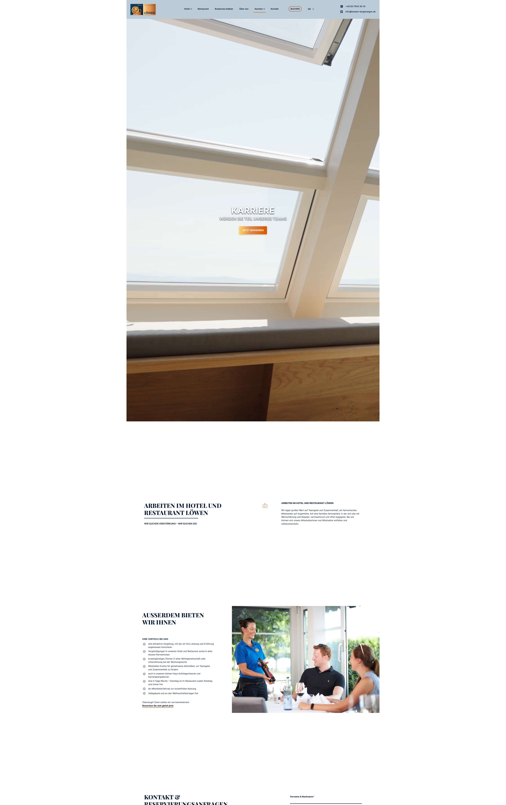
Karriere (259, 9)
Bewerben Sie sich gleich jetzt (157, 705)
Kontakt (275, 9)
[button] (191, 9)
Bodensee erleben (224, 9)
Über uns (244, 9)
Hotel (187, 9)
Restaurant (203, 9)
